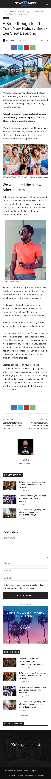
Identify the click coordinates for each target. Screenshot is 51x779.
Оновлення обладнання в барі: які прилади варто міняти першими (32, 498)
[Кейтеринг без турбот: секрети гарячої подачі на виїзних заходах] (9, 485)
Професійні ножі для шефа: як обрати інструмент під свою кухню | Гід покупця (32, 512)
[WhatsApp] (32, 47)
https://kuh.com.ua (25, 464)
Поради (13, 12)
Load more (24, 715)
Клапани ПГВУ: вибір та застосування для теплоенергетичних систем (31, 661)
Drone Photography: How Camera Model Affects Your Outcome (38, 426)
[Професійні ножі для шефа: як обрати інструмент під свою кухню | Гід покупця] (9, 513)
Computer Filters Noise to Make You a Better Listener (13, 426)
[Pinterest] (26, 47)
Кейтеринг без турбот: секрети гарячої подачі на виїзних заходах (32, 484)
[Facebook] (14, 47)
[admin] (4, 40)
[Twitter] (20, 47)
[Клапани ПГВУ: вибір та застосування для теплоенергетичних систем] (9, 662)
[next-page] (8, 523)
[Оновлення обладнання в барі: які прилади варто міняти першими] (9, 499)
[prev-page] (4, 523)
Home (5, 12)
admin (11, 40)
